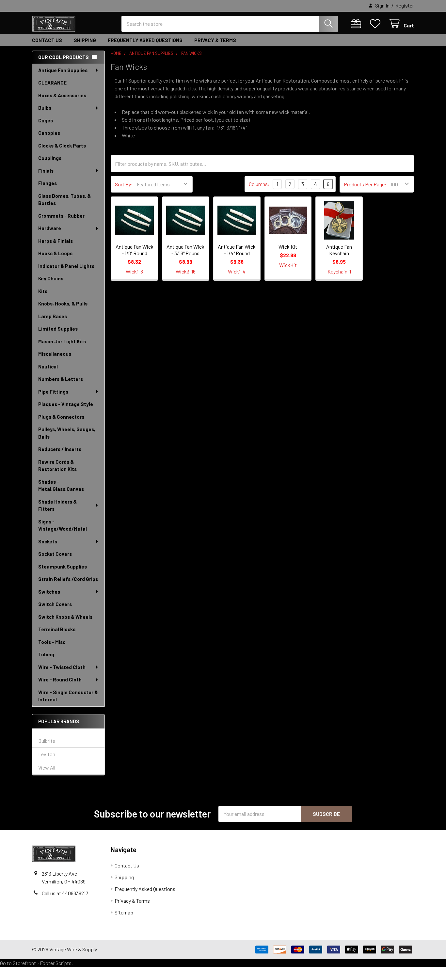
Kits (42, 291)
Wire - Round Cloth (60, 679)
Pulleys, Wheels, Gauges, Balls (66, 433)
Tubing (46, 654)
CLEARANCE (52, 83)
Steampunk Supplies (62, 566)
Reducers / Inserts (59, 449)
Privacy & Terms (215, 40)
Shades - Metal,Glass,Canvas (61, 485)
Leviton (46, 754)
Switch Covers (55, 604)
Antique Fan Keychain (339, 249)
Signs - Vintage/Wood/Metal (62, 525)
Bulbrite (46, 741)
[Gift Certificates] (357, 24)
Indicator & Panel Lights (66, 266)
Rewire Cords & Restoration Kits (57, 465)
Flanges (47, 183)
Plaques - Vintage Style (65, 404)
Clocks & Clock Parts (62, 145)
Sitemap (124, 912)
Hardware (49, 228)
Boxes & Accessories (62, 95)
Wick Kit (288, 246)
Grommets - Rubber (61, 216)
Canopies (49, 133)
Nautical (48, 366)
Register (404, 5)
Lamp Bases (52, 316)
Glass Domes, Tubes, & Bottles (64, 199)
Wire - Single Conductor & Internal (68, 696)
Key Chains (50, 278)
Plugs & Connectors (61, 417)
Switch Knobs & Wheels (65, 617)
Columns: (259, 184)
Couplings (49, 158)
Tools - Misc (51, 642)
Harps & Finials (55, 241)
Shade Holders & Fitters (57, 505)
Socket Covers (55, 554)
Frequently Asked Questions (145, 40)
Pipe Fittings (53, 392)
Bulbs (44, 108)
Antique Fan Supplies (63, 70)
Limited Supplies (58, 329)
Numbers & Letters (60, 379)
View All (46, 767)
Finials (46, 171)
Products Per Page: (365, 184)
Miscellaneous (54, 354)
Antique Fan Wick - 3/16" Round (185, 249)
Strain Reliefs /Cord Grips (68, 579)
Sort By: (124, 184)
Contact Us (47, 40)
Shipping (85, 40)
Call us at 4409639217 (65, 893)
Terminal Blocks (56, 629)
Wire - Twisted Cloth (62, 667)
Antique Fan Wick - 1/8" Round (134, 249)
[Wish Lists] (376, 24)
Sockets (47, 541)
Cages (45, 120)
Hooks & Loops (55, 253)
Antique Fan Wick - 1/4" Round (237, 249)
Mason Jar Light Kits (62, 341)
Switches (49, 592)
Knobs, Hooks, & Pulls (63, 303)
